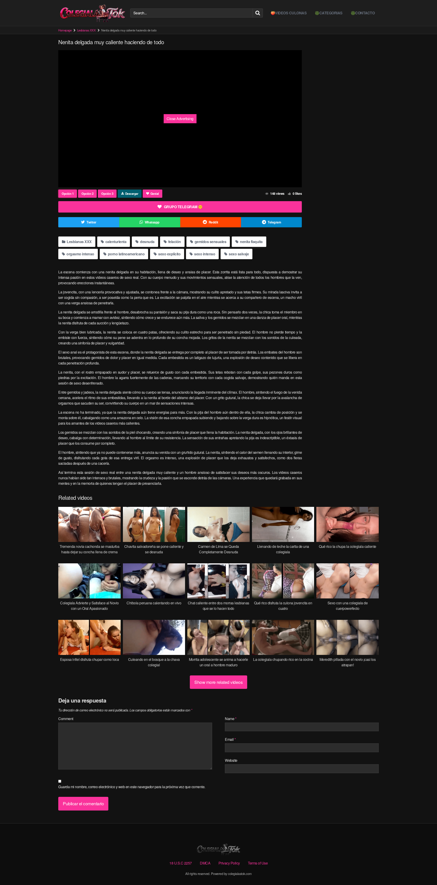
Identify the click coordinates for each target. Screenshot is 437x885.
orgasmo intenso (80, 254)
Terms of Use (258, 863)
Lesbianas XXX (86, 30)
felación (174, 241)
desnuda (147, 241)
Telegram (274, 222)
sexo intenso (204, 254)
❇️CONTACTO (363, 12)
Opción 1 (68, 193)
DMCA (205, 863)
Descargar (131, 193)
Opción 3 (107, 193)
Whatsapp (152, 222)
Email (230, 739)
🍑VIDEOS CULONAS (289, 12)
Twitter (91, 222)
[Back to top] (424, 870)
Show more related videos (218, 682)
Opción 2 (87, 193)
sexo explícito (169, 254)
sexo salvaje (238, 254)
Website (231, 760)
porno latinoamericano (126, 254)
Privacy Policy (229, 863)
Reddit (213, 222)
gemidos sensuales (210, 241)
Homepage (64, 30)
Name (230, 718)
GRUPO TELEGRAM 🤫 (183, 206)
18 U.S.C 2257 (180, 863)
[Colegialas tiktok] (92, 13)
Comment (65, 718)
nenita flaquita (251, 241)
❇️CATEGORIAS (329, 12)
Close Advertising (180, 118)
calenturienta (115, 241)
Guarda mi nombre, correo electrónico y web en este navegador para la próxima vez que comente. (131, 786)
